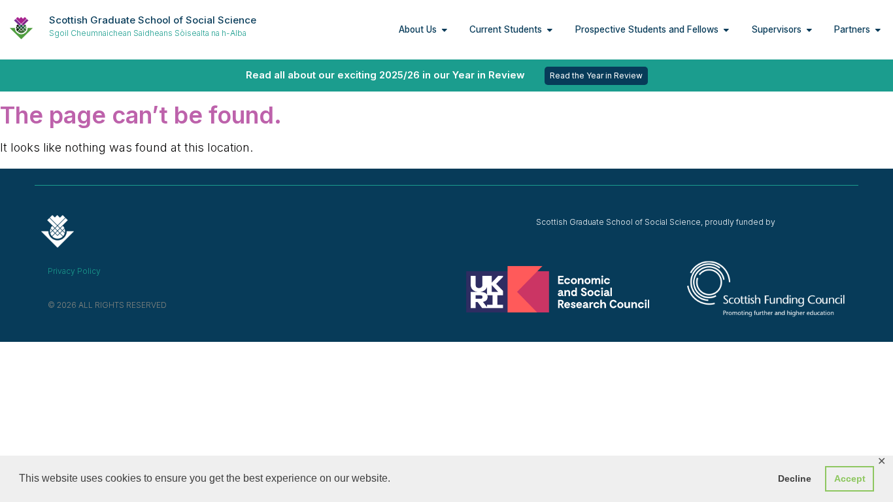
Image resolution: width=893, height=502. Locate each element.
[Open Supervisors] (809, 29)
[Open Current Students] (549, 29)
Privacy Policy (74, 271)
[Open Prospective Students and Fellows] (726, 29)
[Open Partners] (878, 29)
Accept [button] (850, 478)
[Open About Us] (444, 29)
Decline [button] (794, 478)
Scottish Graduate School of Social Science (152, 20)
